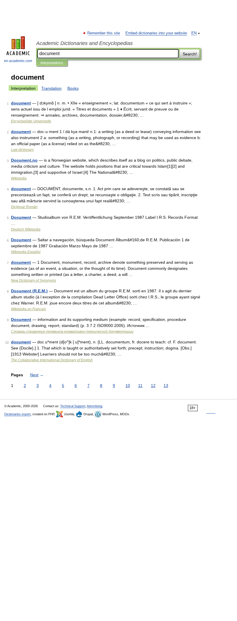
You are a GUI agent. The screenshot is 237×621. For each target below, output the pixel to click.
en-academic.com (18, 61)
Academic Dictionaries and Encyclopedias (84, 43)
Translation (51, 88)
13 (166, 385)
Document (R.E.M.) (29, 291)
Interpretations (51, 63)
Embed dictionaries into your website (156, 33)
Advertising (94, 406)
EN (194, 33)
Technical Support (72, 406)
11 (140, 385)
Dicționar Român (24, 207)
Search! (190, 54)
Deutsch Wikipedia (25, 229)
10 (127, 385)
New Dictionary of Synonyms (33, 280)
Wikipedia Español (25, 252)
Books (73, 88)
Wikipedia (19, 178)
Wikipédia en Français (28, 309)
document (21, 103)
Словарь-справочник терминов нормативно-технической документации (72, 332)
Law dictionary (22, 150)
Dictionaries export (17, 414)
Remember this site (104, 33)
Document (21, 217)
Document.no (24, 160)
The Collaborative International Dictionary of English (52, 360)
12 (153, 385)
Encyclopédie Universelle (31, 121)
